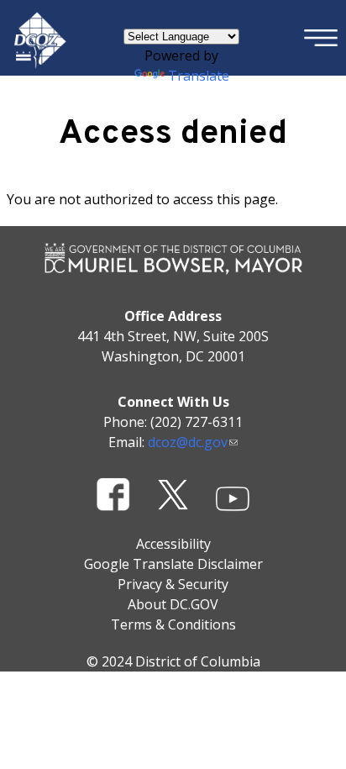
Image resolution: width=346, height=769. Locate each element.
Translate (198, 75)
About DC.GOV (173, 604)
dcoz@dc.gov (188, 442)
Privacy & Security (173, 584)
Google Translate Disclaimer (173, 564)
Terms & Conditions (173, 624)
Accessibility (173, 544)
